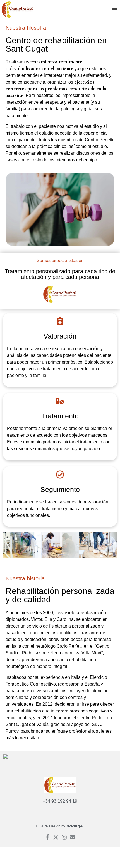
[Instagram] (64, 837)
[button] (115, 9)
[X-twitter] (56, 837)
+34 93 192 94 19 (60, 801)
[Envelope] (72, 837)
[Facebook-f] (47, 837)
